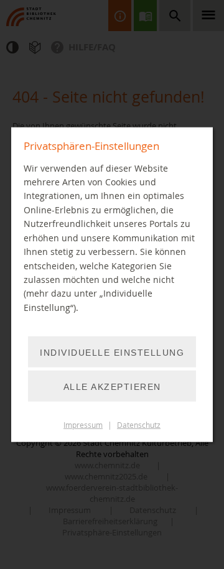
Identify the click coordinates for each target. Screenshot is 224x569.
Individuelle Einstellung (112, 353)
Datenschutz (139, 425)
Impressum (83, 425)
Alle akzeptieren (112, 387)
